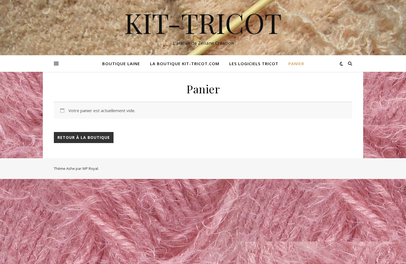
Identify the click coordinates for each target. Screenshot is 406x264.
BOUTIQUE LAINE (121, 63)
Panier (296, 63)
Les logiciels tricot (253, 63)
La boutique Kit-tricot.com (184, 63)
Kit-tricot (203, 22)
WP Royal (90, 168)
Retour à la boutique (83, 137)
